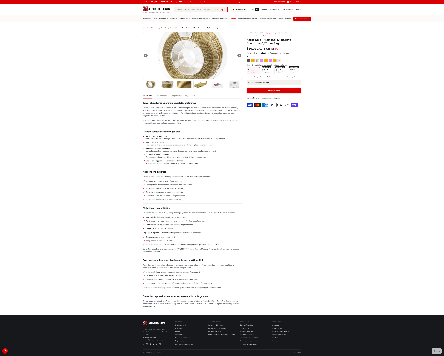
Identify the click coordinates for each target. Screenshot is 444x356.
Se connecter (275, 9)
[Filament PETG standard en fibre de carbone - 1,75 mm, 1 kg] (248, 60)
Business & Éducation (215, 325)
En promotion (180, 341)
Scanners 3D (183, 19)
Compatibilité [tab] (176, 96)
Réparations (244, 328)
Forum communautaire (280, 331)
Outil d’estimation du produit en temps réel (221, 336)
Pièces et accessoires (200, 19)
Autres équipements (219, 19)
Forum (281, 19)
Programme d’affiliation (248, 344)
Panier (298, 9)
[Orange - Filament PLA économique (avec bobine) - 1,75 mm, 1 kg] (266, 60)
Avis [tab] (193, 96)
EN (253, 10)
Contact (288, 19)
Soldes (233, 19)
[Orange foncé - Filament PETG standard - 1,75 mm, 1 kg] (275, 60)
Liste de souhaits (288, 9)
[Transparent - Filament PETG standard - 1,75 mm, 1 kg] (257, 60)
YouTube (275, 338)
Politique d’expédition (248, 331)
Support (264, 9)
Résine (172, 19)
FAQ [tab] (186, 96)
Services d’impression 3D (268, 19)
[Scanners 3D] (189, 19)
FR (257, 10)
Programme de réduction (249, 338)
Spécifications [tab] (161, 96)
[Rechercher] (225, 10)
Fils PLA (164, 28)
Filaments (162, 19)
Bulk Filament (270, 77)
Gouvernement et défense (217, 328)
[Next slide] (239, 55)
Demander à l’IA (239, 10)
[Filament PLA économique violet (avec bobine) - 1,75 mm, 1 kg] (261, 60)
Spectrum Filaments (255, 33)
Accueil (146, 28)
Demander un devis (302, 19)
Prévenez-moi (274, 90)
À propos (275, 325)
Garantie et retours (247, 335)
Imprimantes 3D (149, 19)
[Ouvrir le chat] (5, 351)
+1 (279, 60)
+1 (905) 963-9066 (278, 2)
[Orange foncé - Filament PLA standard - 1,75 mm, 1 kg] (253, 60)
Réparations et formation (247, 19)
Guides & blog (277, 328)
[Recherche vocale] (222, 9)
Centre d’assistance (247, 325)
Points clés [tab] (147, 96)
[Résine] (176, 19)
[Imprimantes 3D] (156, 19)
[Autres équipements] (228, 19)
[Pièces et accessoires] (209, 19)
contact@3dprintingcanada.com (154, 340)
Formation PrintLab (279, 335)
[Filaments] (167, 19)
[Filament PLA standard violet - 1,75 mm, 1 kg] (270, 60)
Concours (275, 341)
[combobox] (201, 9)
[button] (151, 84)
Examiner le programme (248, 341)
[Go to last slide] (146, 55)
